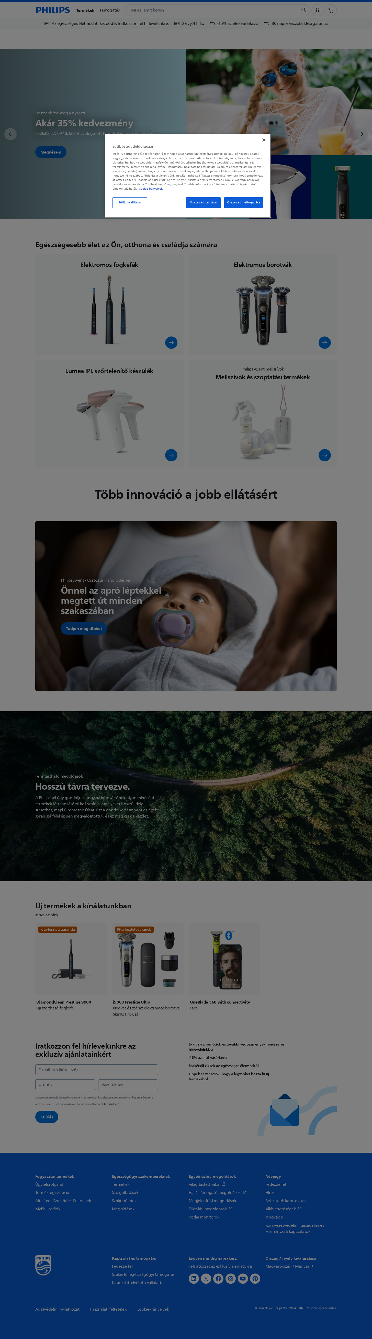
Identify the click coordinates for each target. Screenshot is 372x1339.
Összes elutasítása (203, 202)
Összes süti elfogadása (244, 202)
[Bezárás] (263, 140)
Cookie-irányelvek (151, 188)
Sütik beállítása (129, 202)
